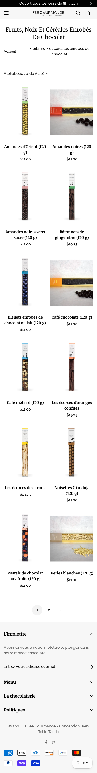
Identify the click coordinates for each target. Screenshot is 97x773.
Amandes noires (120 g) (72, 149)
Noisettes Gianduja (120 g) (71, 490)
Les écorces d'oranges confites (72, 405)
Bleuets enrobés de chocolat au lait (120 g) (25, 320)
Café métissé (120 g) (25, 402)
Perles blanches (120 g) (72, 573)
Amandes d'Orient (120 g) (25, 149)
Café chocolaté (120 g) (72, 317)
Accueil (10, 51)
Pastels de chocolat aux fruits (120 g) (25, 576)
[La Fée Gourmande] (49, 13)
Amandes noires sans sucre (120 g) (25, 234)
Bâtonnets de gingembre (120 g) (72, 234)
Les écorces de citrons (25, 487)
